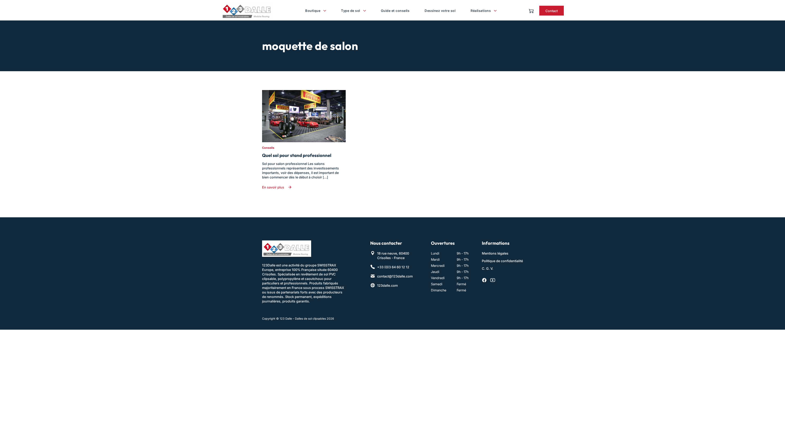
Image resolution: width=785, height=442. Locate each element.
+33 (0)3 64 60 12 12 (393, 267)
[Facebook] (484, 280)
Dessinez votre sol (440, 11)
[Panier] (532, 10)
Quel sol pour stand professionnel (296, 155)
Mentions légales (495, 253)
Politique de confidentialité (502, 261)
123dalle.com (387, 285)
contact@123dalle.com (395, 276)
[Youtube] (492, 280)
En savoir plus (273, 187)
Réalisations (481, 11)
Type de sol (350, 11)
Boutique (312, 11)
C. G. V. (487, 268)
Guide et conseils (395, 11)
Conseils (268, 147)
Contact (551, 11)
